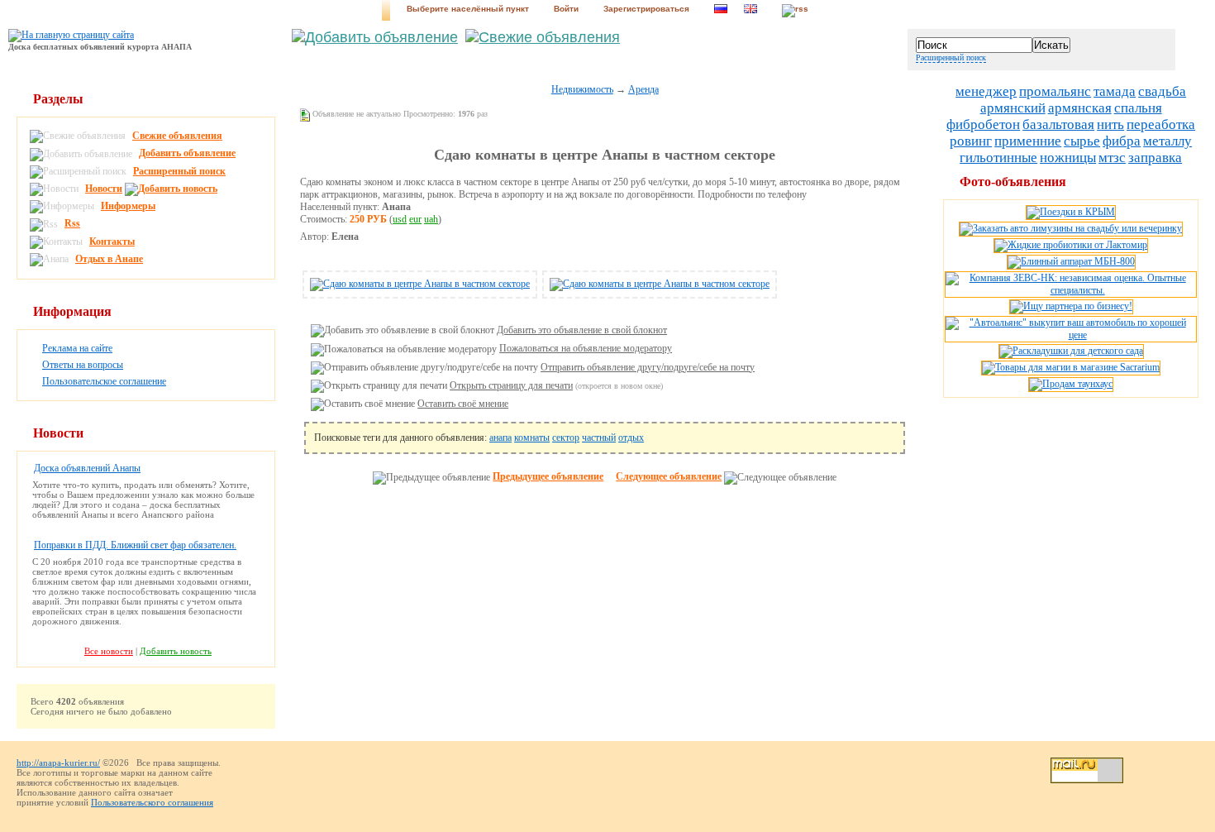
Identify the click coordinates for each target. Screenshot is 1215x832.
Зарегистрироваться (646, 8)
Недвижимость (582, 89)
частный (599, 437)
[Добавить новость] (173, 188)
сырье (1082, 141)
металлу (1167, 141)
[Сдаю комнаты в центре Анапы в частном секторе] (420, 283)
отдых (631, 437)
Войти (566, 8)
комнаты (532, 437)
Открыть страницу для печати (511, 385)
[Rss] (795, 10)
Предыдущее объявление (548, 476)
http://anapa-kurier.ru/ (58, 762)
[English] (750, 10)
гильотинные (998, 157)
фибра (1122, 141)
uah (431, 219)
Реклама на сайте (77, 348)
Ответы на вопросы (82, 365)
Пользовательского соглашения (152, 802)
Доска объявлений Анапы (87, 468)
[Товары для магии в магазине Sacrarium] (1070, 367)
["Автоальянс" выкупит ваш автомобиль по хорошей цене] (1071, 335)
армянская (1080, 108)
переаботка (1161, 124)
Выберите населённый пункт (468, 8)
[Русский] (721, 10)
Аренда (643, 89)
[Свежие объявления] (542, 37)
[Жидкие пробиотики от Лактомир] (1071, 245)
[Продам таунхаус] (1070, 384)
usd (400, 219)
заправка (1155, 157)
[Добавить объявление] (375, 37)
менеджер (986, 91)
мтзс (1112, 157)
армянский (1013, 108)
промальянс (1055, 91)
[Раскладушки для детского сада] (1071, 350)
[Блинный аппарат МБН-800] (1071, 261)
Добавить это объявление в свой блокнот (582, 330)
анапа (500, 437)
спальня (1138, 108)
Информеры (128, 206)
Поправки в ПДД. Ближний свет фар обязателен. (135, 545)
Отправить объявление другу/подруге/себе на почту (648, 367)
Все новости (108, 651)
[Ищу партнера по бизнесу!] (1071, 306)
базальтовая (1058, 124)
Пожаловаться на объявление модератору (585, 348)
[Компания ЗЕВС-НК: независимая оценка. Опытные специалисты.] (1071, 290)
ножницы (1068, 157)
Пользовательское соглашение (104, 381)
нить (1110, 124)
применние (1027, 141)
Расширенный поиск (951, 57)
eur (415, 219)
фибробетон (983, 124)
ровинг (971, 141)
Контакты (112, 241)
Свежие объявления (177, 135)
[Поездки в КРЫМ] (1071, 212)
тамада (1115, 91)
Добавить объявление (187, 153)
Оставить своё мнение (462, 403)
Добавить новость (176, 651)
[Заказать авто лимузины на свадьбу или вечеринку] (1071, 228)
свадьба (1162, 91)
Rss (72, 223)
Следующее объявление (669, 476)
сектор (565, 437)
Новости (103, 188)
